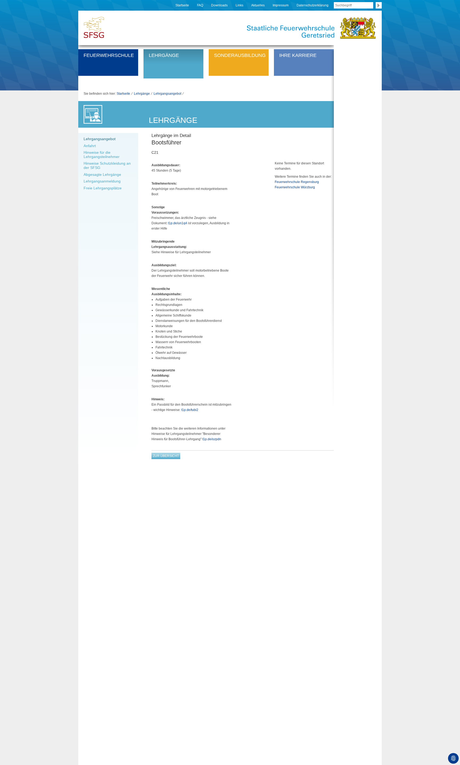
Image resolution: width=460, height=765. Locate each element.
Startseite (182, 5)
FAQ (200, 5)
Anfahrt (90, 146)
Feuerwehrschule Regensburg (297, 182)
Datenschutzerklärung (312, 5)
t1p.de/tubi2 (189, 410)
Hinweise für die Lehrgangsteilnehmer (102, 154)
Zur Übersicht (166, 456)
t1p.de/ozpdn (211, 439)
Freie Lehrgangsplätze (103, 188)
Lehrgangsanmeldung (102, 181)
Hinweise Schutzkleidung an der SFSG (107, 165)
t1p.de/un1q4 (177, 223)
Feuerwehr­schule (109, 55)
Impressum (281, 5)
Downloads (219, 5)
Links (239, 5)
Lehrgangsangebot (167, 93)
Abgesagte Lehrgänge (102, 174)
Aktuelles (258, 5)
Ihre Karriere (298, 55)
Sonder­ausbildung (240, 55)
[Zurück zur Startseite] (94, 27)
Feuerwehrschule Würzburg (295, 187)
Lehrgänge (164, 55)
